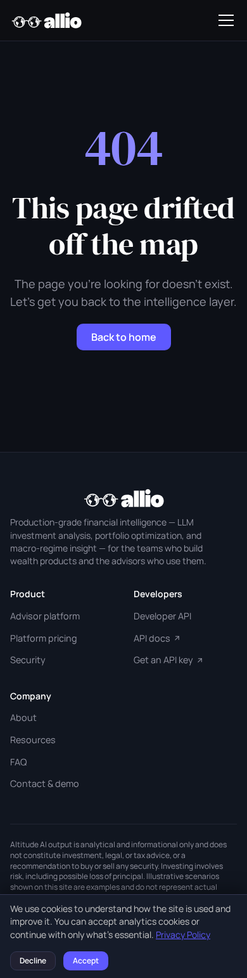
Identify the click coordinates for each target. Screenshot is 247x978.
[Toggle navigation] (226, 20)
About (23, 717)
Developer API (162, 616)
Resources (33, 740)
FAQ (18, 762)
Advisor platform (45, 616)
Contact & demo (44, 783)
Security (28, 660)
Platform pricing (43, 638)
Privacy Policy (183, 934)
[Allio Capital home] (46, 20)
